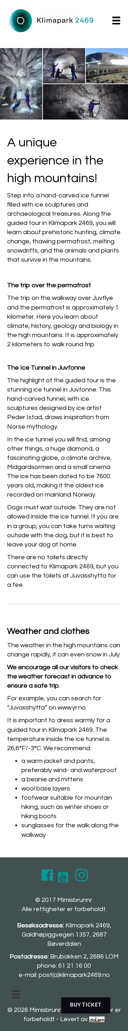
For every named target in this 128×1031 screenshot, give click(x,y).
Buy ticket (85, 1005)
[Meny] (116, 20)
